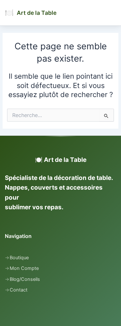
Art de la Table (36, 12)
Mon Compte (24, 268)
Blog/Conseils (25, 279)
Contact (18, 290)
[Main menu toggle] (113, 12)
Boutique (19, 258)
